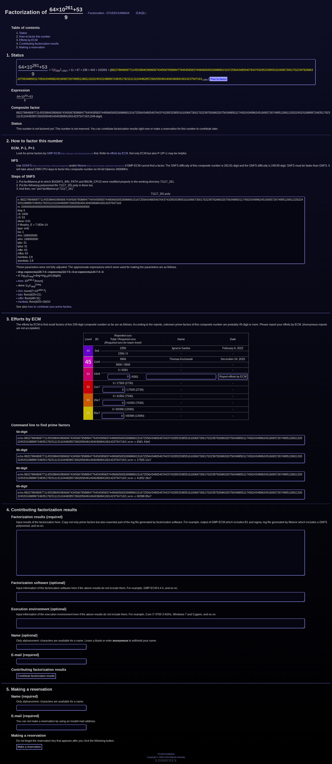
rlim (20, 290)
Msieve (81, 165)
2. (34, 141)
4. (41, 509)
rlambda (23, 301)
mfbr (20, 298)
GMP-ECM (53, 153)
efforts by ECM (119, 153)
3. (23, 319)
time (20, 281)
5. (29, 689)
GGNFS (27, 165)
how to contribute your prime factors (49, 306)
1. (15, 55)
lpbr (20, 294)
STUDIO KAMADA (118, 13)
